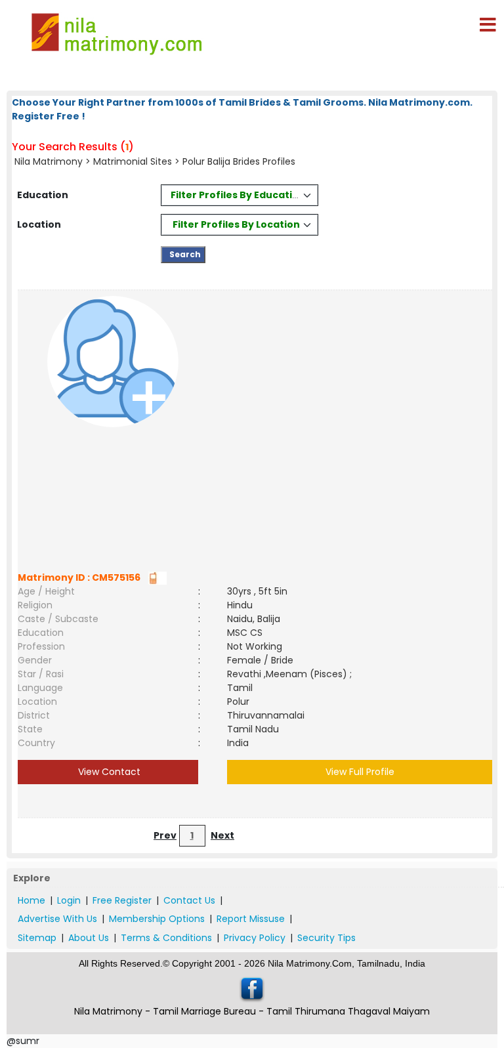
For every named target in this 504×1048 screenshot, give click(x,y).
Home (31, 900)
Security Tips (326, 937)
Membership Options (157, 918)
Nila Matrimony (48, 161)
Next (222, 835)
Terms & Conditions (166, 937)
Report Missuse (251, 918)
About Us (88, 937)
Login (69, 900)
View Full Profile (360, 771)
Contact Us (189, 900)
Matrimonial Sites (132, 161)
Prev (165, 835)
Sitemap (37, 937)
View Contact (107, 771)
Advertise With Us (57, 918)
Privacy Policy (254, 937)
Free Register (122, 900)
